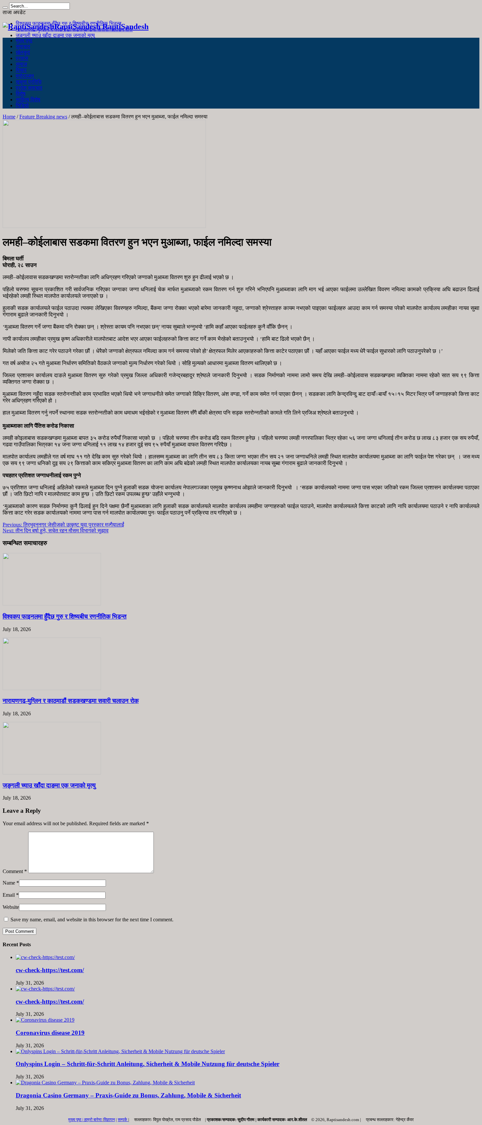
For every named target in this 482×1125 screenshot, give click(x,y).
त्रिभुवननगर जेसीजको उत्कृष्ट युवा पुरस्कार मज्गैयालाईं (63, 524)
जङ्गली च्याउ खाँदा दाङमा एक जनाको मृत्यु (55, 35)
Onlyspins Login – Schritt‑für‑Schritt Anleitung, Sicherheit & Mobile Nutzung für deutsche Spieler (147, 1063)
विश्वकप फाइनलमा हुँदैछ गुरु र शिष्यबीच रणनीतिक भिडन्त (65, 616)
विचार (21, 70)
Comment (15, 871)
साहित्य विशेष (28, 99)
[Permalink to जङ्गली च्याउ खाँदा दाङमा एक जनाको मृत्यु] (52, 772)
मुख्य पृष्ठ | (76, 1119)
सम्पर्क (123, 1119)
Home (9, 116)
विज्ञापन (109, 1119)
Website (11, 907)
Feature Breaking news (43, 116)
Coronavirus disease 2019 (50, 1032)
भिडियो (22, 105)
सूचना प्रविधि (28, 82)
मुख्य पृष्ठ (24, 40)
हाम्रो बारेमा (93, 1119)
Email (9, 895)
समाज (21, 64)
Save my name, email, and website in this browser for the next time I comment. (91, 919)
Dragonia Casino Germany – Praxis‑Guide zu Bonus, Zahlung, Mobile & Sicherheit (128, 1095)
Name (9, 883)
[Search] (5, 8)
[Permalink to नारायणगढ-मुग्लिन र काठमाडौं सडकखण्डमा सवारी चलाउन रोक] (52, 688)
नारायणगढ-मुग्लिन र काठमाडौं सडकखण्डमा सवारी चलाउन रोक (71, 700)
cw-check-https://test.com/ (50, 970)
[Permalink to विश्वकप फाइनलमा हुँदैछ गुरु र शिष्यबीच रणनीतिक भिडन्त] (52, 603)
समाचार (23, 46)
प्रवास (22, 58)
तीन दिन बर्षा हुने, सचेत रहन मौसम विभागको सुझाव (56, 530)
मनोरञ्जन (25, 76)
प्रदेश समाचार (29, 88)
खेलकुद (23, 52)
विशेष (21, 93)
